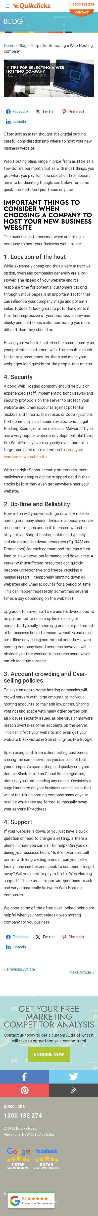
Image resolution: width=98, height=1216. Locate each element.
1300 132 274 (83, 4)
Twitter (73, 1077)
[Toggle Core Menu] (7, 6)
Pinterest (24, 1090)
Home (9, 45)
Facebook (24, 1077)
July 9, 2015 (37, 75)
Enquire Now (49, 1054)
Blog (22, 45)
